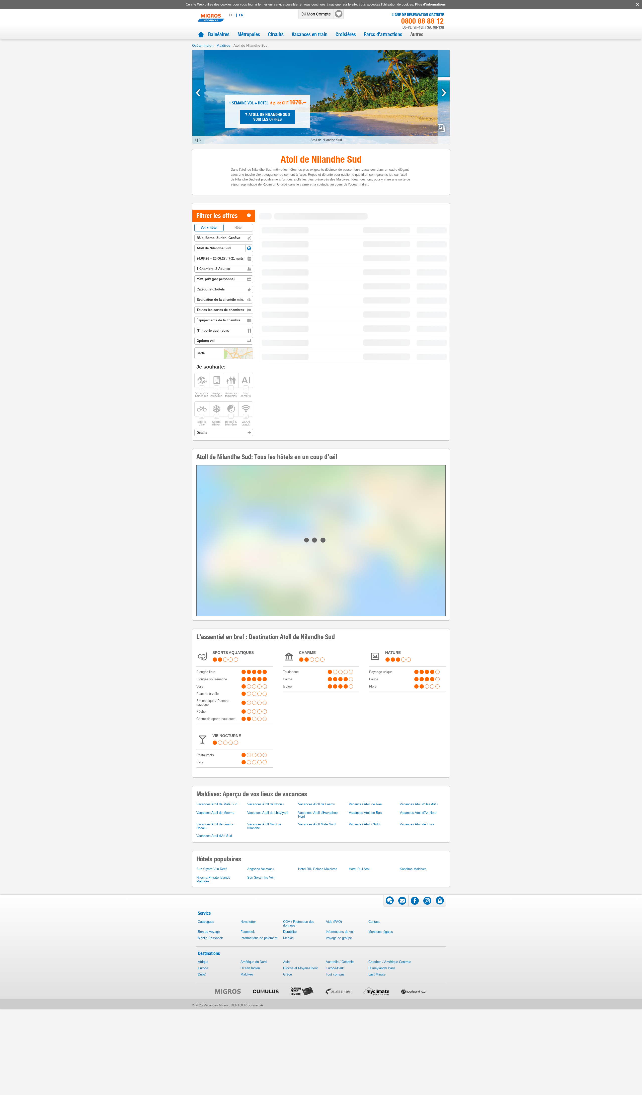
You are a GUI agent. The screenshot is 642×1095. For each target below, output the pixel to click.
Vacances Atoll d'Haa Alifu (419, 915)
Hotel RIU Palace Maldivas (317, 980)
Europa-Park (335, 1079)
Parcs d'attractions (383, 34)
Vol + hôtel (209, 227)
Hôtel (238, 227)
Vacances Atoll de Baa (365, 924)
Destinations (209, 1064)
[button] (249, 248)
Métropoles (248, 34)
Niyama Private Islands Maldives (213, 990)
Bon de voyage (209, 1043)
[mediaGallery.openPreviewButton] (321, 97)
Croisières (346, 34)
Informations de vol (340, 1043)
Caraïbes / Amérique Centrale (389, 1073)
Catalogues (206, 1033)
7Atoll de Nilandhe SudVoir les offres (267, 117)
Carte (338, 226)
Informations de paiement (258, 1049)
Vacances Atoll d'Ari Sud (214, 947)
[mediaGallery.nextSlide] (444, 92)
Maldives (223, 45)
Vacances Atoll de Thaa (417, 935)
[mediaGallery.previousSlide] (198, 92)
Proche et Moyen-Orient (300, 1079)
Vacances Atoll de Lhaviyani (267, 924)
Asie (286, 1073)
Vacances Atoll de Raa (365, 915)
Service (204, 1024)
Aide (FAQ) (334, 1033)
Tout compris (335, 1085)
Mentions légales (380, 1043)
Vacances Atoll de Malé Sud (216, 915)
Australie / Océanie (340, 1073)
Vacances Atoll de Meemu (215, 924)
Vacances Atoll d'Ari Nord (418, 924)
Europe (203, 1079)
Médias (288, 1049)
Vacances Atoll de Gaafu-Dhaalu (214, 937)
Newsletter (248, 1033)
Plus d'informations (430, 4)
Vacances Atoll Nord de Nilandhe (264, 937)
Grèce (287, 1085)
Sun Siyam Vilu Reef (211, 980)
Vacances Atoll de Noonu (265, 915)
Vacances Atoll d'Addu (365, 935)
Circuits (276, 34)
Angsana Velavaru (260, 980)
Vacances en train (310, 34)
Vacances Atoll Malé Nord (317, 935)
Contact (374, 1033)
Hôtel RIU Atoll (359, 980)
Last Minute (376, 1085)
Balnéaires (218, 34)
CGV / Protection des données (298, 1034)
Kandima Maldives (413, 980)
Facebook (247, 1043)
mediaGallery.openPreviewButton (441, 128)
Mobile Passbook (210, 1049)
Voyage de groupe (339, 1049)
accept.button (637, 4)
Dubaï (202, 1085)
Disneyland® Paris (381, 1079)
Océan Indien (202, 45)
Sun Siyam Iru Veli (260, 988)
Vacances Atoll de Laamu (316, 915)
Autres (416, 34)
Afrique (203, 1073)
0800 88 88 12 (422, 21)
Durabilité (290, 1043)
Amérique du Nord (253, 1073)
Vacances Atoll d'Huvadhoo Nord (318, 925)
